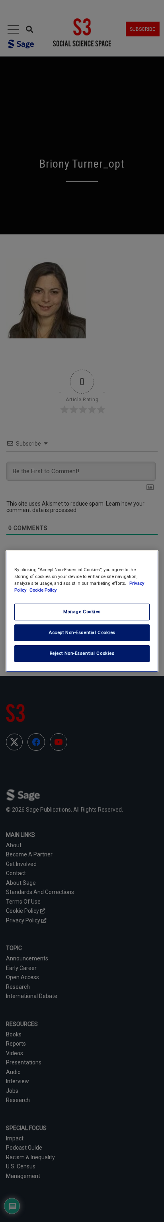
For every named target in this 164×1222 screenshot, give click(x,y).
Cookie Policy (43, 590)
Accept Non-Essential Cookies (82, 632)
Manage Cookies (82, 611)
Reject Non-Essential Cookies (82, 653)
